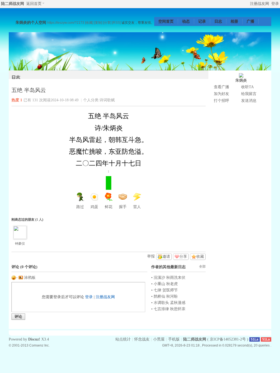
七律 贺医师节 (166, 290)
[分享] (107, 22)
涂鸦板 (29, 278)
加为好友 (221, 94)
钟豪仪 (20, 243)
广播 (250, 21)
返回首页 (34, 4)
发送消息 (248, 101)
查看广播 (221, 87)
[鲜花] (20, 232)
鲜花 (108, 192)
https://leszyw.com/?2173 (65, 22)
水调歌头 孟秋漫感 (169, 303)
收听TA (247, 87)
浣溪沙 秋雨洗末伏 (169, 278)
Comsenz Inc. (39, 345)
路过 (80, 207)
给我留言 (248, 94)
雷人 (137, 207)
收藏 (200, 256)
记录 (202, 21)
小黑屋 (159, 339)
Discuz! (34, 339)
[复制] (98, 22)
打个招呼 (221, 101)
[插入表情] (14, 278)
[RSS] (116, 22)
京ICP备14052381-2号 (228, 339)
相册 (234, 21)
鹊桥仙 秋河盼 (166, 296)
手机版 (174, 339)
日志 (218, 21)
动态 (186, 21)
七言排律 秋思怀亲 (169, 309)
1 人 (39, 219)
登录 (275, 4)
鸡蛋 (94, 207)
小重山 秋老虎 (166, 284)
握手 (123, 207)
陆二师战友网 (12, 4)
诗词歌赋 (107, 100)
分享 (183, 256)
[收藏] (89, 22)
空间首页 (166, 21)
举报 (151, 256)
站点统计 (123, 339)
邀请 (166, 256)
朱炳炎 (241, 80)
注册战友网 (259, 4)
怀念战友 (142, 339)
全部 (202, 266)
